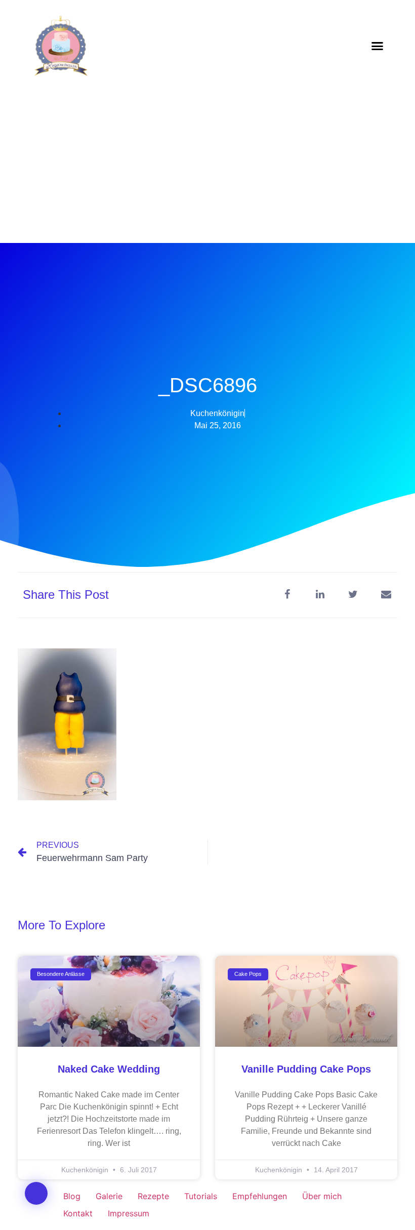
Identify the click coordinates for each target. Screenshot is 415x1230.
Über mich (322, 1196)
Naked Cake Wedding (109, 1069)
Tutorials (200, 1196)
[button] (377, 45)
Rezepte (153, 1196)
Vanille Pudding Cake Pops (306, 1069)
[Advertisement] (207, 167)
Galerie (109, 1196)
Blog (71, 1196)
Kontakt (78, 1213)
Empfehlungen (259, 1196)
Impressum (128, 1213)
